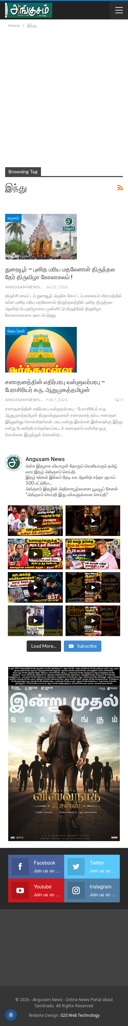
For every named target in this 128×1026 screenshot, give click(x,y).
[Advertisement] (64, 96)
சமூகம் (13, 218)
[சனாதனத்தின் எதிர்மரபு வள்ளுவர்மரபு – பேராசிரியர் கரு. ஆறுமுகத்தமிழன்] (41, 350)
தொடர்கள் (16, 331)
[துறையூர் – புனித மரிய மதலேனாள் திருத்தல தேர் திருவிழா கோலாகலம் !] (41, 236)
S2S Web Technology (80, 1015)
